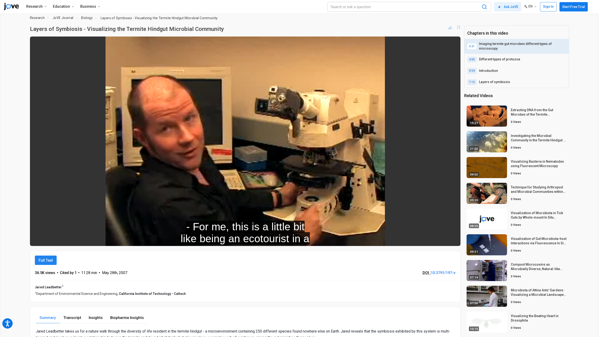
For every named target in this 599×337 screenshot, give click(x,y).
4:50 (472, 59)
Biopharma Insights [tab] (127, 317)
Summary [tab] (48, 317)
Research (37, 18)
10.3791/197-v (443, 273)
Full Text (46, 260)
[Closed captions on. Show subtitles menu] (442, 239)
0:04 (472, 70)
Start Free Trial (573, 7)
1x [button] (433, 239)
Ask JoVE (511, 7)
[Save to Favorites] (458, 27)
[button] (453, 43)
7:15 (472, 82)
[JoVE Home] (11, 6)
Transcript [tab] (72, 317)
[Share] (450, 27)
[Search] (484, 6)
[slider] (219, 239)
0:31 (472, 46)
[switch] (406, 239)
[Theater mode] (453, 239)
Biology (87, 18)
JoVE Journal (63, 18)
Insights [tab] (96, 317)
